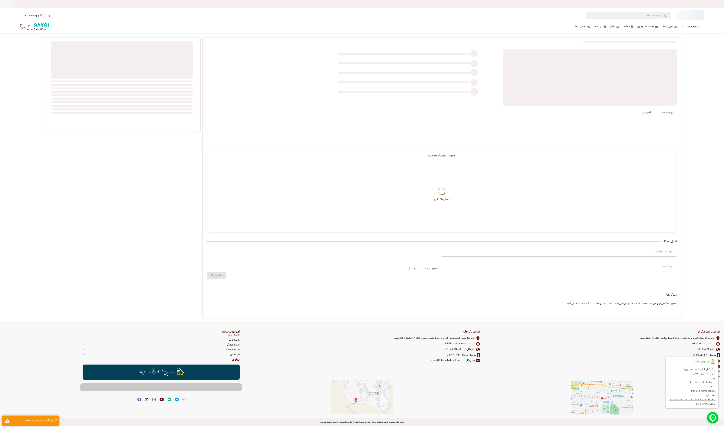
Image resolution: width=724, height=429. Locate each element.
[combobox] (632, 16)
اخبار (612, 26)
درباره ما (598, 26)
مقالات (626, 26)
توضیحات (667, 112)
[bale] (169, 400)
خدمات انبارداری (645, 26)
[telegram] (176, 400)
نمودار (647, 112)
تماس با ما (580, 26)
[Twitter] (146, 400)
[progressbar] (362, 4)
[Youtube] (161, 400)
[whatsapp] (184, 400)
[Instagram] (153, 400)
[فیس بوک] (138, 400)
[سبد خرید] (48, 15)
